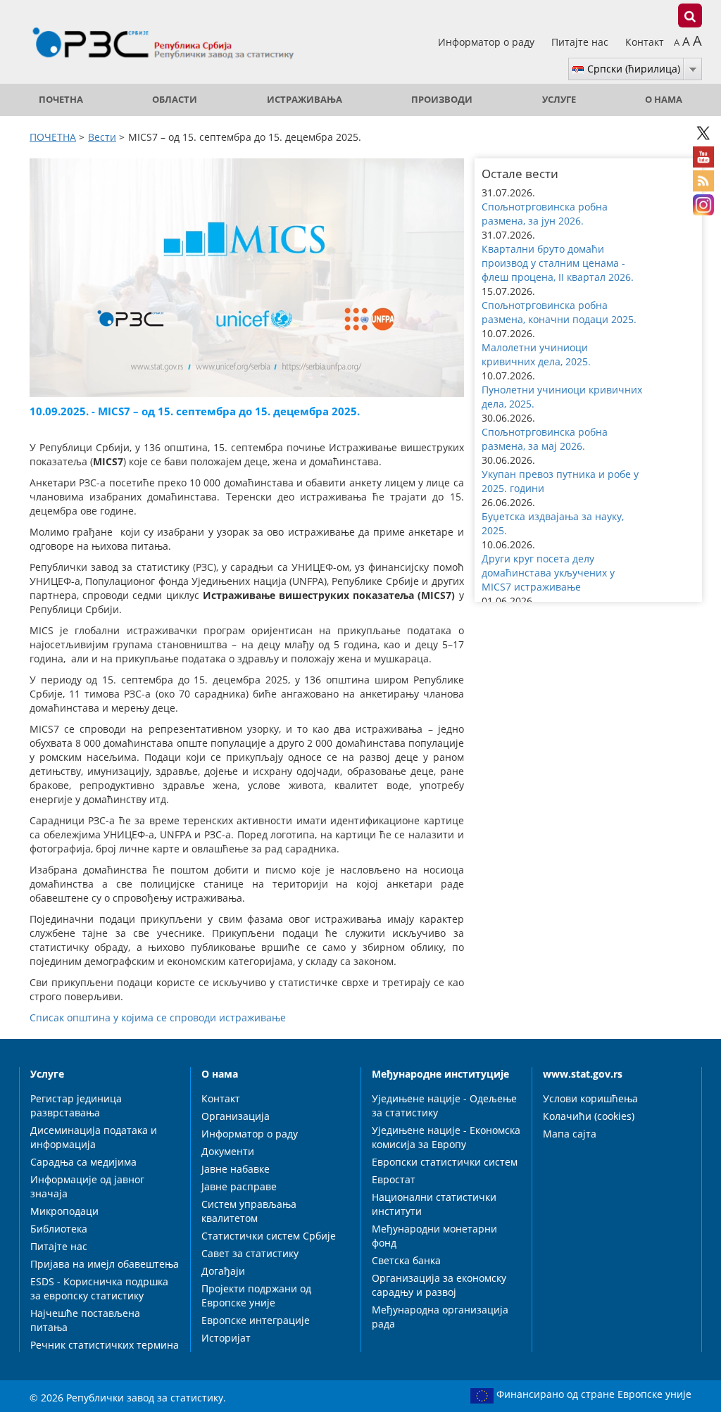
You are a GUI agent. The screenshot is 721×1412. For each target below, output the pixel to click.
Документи (227, 1151)
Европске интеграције (255, 1320)
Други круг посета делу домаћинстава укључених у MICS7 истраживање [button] (548, 572)
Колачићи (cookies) (588, 1116)
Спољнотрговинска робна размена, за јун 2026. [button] (545, 213)
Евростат (393, 1179)
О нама (663, 100)
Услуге (559, 100)
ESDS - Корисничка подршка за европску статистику (99, 1288)
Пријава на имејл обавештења (104, 1264)
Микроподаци (64, 1211)
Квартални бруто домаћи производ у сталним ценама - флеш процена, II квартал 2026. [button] (558, 263)
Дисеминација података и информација (93, 1137)
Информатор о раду (487, 42)
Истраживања (304, 100)
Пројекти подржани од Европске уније (256, 1295)
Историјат (226, 1337)
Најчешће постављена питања (85, 1320)
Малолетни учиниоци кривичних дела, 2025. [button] (536, 354)
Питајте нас (581, 42)
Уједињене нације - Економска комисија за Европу (446, 1137)
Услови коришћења (590, 1098)
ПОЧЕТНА (61, 100)
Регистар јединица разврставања (76, 1105)
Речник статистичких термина (104, 1344)
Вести (102, 137)
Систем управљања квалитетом (248, 1211)
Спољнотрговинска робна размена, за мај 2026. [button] (545, 439)
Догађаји (223, 1271)
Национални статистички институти (434, 1204)
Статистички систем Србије (268, 1235)
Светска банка (406, 1260)
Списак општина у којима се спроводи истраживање (158, 1017)
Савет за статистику (250, 1253)
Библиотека (58, 1228)
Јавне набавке (235, 1168)
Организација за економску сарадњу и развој (439, 1285)
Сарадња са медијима (83, 1161)
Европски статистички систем (445, 1161)
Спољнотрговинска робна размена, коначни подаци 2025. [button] (559, 312)
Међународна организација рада (440, 1316)
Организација (235, 1116)
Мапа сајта (569, 1133)
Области (174, 100)
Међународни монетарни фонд (434, 1235)
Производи (441, 100)
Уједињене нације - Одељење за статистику (444, 1105)
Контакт (644, 42)
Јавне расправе (239, 1186)
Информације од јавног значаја (87, 1186)
